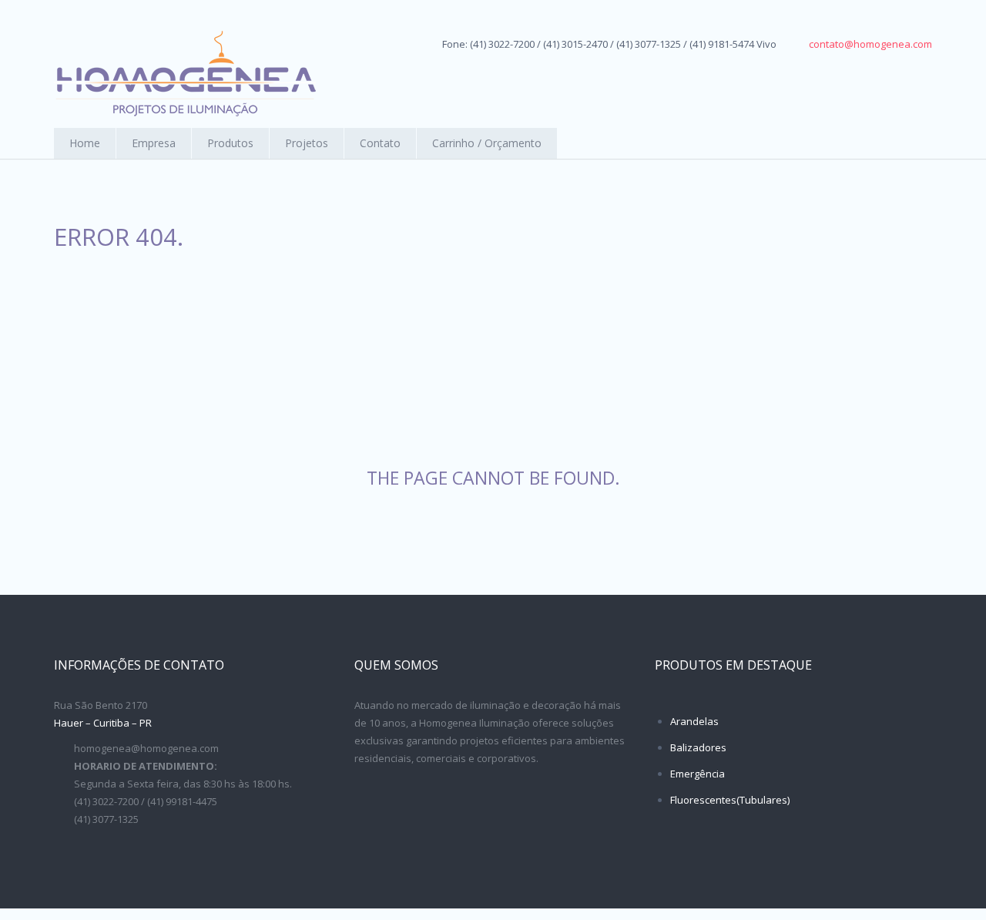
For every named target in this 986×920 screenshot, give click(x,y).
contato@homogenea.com (870, 44)
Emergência (697, 774)
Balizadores (698, 747)
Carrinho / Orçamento (487, 143)
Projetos (306, 143)
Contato (380, 143)
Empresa (154, 143)
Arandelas (694, 721)
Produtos (230, 143)
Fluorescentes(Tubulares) (730, 800)
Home (84, 143)
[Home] (185, 73)
